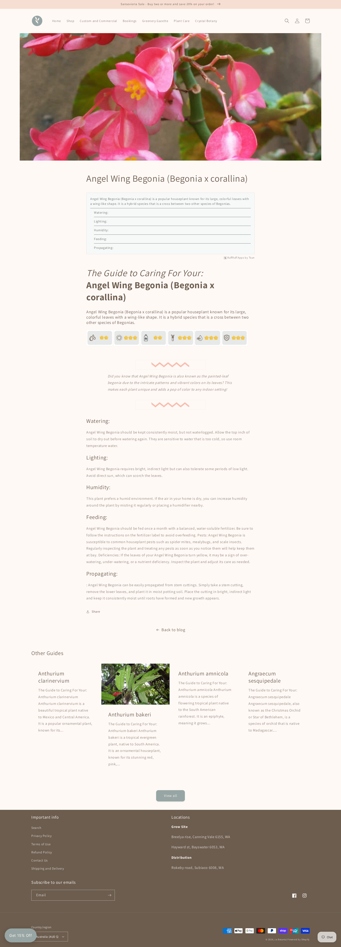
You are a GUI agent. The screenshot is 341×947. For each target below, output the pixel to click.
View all (170, 795)
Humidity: (101, 230)
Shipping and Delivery (47, 868)
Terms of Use (41, 844)
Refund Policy (41, 852)
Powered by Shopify (298, 939)
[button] (287, 21)
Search (36, 828)
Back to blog (173, 629)
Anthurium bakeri (129, 714)
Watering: (101, 212)
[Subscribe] (109, 895)
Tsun (252, 257)
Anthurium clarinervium (53, 677)
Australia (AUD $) (47, 937)
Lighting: (100, 221)
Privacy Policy (41, 836)
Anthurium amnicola (203, 673)
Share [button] (96, 611)
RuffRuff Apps (235, 257)
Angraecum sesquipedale (264, 677)
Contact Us (39, 860)
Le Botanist (281, 939)
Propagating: (103, 248)
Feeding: (100, 239)
